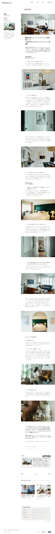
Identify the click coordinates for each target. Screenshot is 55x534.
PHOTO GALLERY (49, 2)
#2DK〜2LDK (44, 512)
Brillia (43, 2)
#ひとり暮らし (34, 514)
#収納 (36, 509)
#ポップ (44, 517)
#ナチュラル (40, 517)
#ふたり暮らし (40, 514)
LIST (36, 473)
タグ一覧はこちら (48, 521)
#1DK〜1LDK (39, 512)
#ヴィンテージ (34, 517)
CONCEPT (32, 2)
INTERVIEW (37, 2)
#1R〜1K (33, 512)
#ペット (45, 514)
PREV (22, 473)
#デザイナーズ (34, 518)
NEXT (50, 473)
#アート (39, 509)
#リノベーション (44, 509)
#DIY (33, 509)
